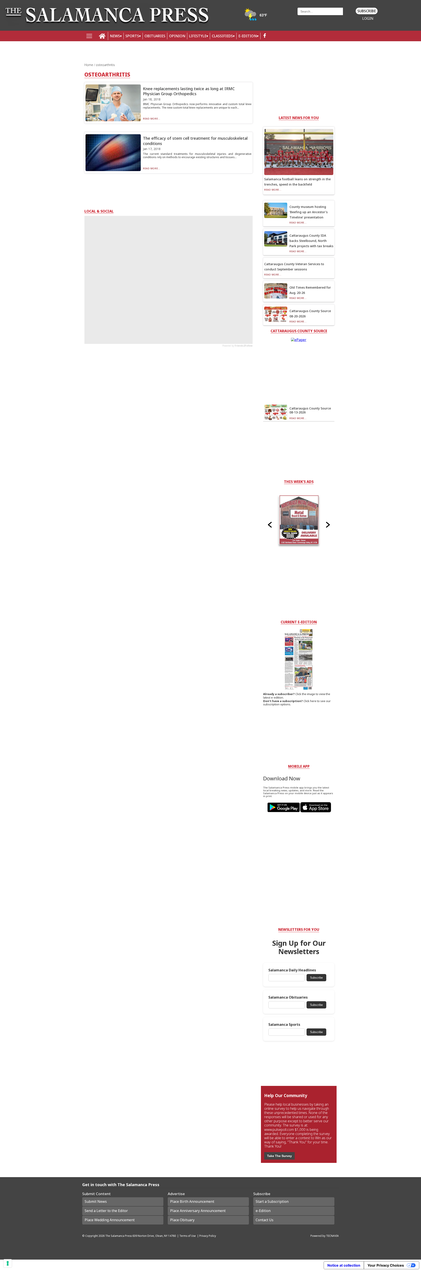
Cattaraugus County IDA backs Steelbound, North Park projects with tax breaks (311, 240)
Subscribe (366, 11)
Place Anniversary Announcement (198, 1210)
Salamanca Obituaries (288, 997)
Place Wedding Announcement (110, 1219)
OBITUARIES (154, 36)
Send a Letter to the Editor (106, 1210)
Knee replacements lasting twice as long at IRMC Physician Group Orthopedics (189, 91)
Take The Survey (279, 1156)
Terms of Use (187, 1235)
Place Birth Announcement (192, 1201)
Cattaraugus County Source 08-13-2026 (310, 410)
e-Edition (263, 1210)
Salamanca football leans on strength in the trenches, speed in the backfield (297, 181)
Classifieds (222, 36)
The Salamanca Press (118, 1235)
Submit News (96, 1201)
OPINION (177, 36)
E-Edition (247, 36)
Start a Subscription (272, 1201)
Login (367, 18)
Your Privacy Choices (385, 1265)
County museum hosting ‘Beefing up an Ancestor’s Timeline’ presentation (308, 212)
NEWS (115, 36)
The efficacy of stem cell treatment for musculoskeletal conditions (195, 141)
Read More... (151, 118)
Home (89, 65)
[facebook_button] (265, 36)
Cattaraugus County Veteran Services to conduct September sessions (294, 266)
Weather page (256, 16)
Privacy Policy (207, 1235)
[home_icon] (102, 36)
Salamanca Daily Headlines (292, 970)
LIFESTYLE (197, 36)
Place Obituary (182, 1219)
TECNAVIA (332, 1235)
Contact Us (264, 1219)
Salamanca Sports (284, 1025)
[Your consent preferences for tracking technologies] (8, 1263)
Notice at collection (343, 1265)
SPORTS (132, 36)
